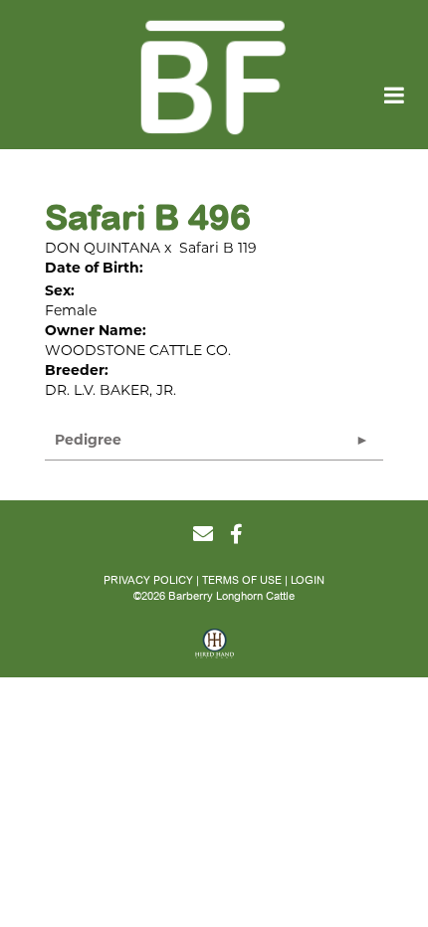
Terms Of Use (242, 580)
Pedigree (88, 440)
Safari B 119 (218, 248)
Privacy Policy (148, 580)
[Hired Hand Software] (214, 650)
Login (307, 580)
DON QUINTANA (102, 248)
